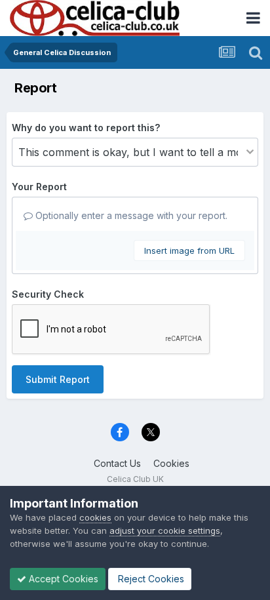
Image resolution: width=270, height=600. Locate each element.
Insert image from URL (189, 250)
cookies (95, 517)
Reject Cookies (149, 578)
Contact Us (117, 463)
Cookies (171, 463)
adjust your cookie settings (164, 530)
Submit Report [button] (58, 379)
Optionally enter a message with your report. (130, 215)
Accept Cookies (62, 578)
